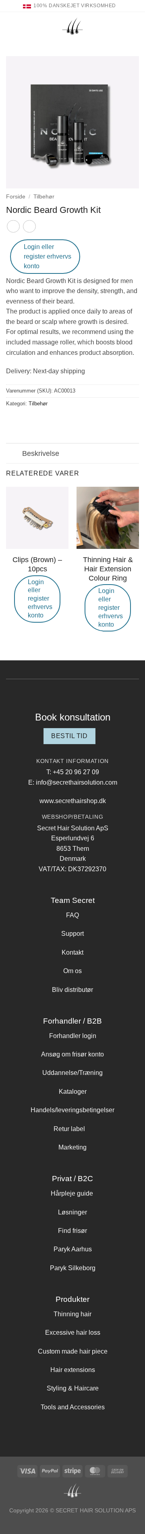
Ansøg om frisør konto (72, 1054)
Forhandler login (72, 1035)
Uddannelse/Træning (72, 1072)
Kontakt (72, 952)
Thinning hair (72, 1314)
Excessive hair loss (72, 1332)
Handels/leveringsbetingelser (72, 1110)
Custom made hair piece (73, 1351)
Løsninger (72, 1212)
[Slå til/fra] (14, 454)
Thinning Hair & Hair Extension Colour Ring (108, 569)
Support (72, 933)
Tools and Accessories (73, 1407)
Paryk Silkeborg (72, 1268)
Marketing (72, 1147)
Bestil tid (69, 736)
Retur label (69, 1128)
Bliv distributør (72, 989)
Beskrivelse (40, 453)
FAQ (72, 915)
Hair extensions (72, 1369)
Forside (15, 197)
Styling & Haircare (73, 1388)
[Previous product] (29, 226)
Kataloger (73, 1091)
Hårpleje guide (72, 1193)
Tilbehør (43, 197)
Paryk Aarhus (73, 1249)
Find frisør (72, 1230)
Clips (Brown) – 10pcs (37, 564)
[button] (11, 26)
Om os (72, 970)
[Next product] (13, 226)
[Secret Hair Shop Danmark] (72, 26)
